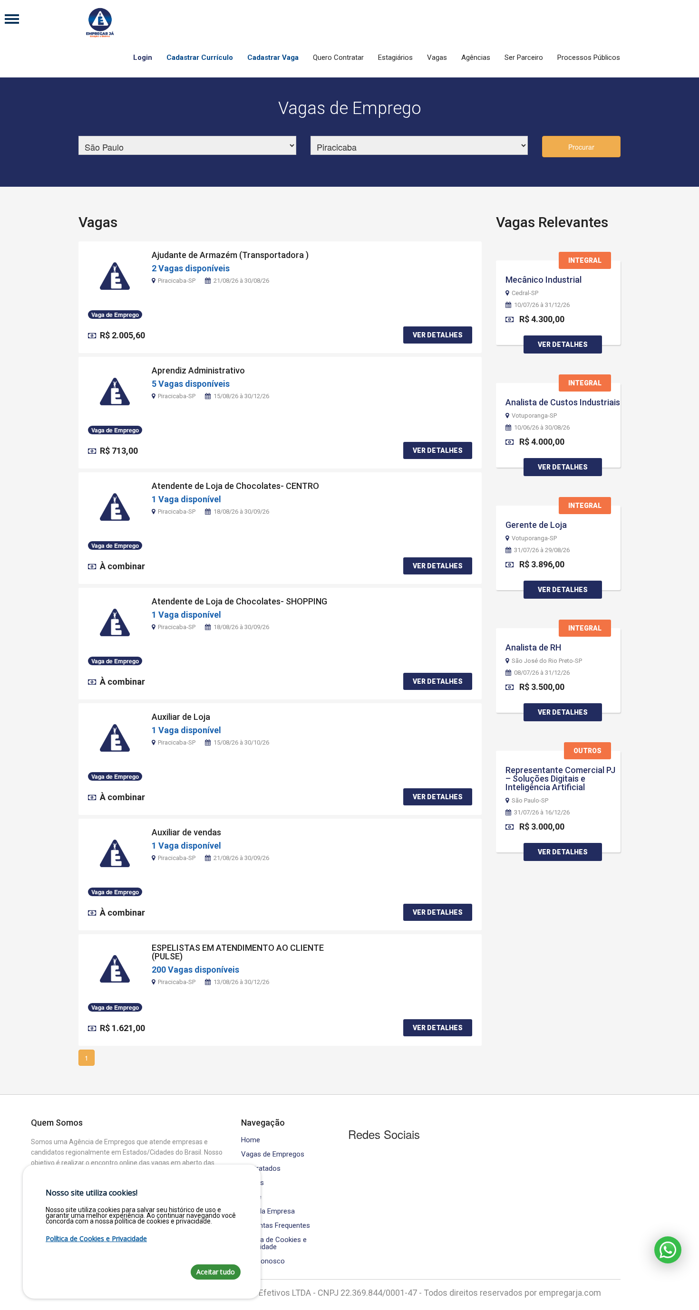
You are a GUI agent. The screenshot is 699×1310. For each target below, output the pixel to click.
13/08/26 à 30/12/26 (241, 982)
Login (142, 57)
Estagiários (395, 57)
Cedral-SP (525, 293)
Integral (585, 260)
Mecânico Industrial (543, 280)
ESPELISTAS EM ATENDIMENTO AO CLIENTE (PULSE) (238, 952)
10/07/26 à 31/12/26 (542, 305)
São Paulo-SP (530, 800)
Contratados (261, 1168)
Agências (475, 57)
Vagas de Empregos (272, 1154)
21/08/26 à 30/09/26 (241, 858)
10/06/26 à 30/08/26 (542, 427)
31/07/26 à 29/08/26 (542, 550)
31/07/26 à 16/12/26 (542, 812)
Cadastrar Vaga (273, 57)
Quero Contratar (338, 57)
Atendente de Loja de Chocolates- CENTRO (235, 486)
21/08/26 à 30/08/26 (241, 280)
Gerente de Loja (536, 525)
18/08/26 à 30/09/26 (241, 511)
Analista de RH (533, 647)
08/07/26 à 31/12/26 (542, 672)
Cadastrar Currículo (199, 57)
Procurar (581, 147)
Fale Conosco (263, 1261)
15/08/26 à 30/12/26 (241, 396)
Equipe (251, 1197)
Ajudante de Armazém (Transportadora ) (230, 255)
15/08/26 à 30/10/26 (241, 742)
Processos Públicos (588, 57)
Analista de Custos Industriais (562, 402)
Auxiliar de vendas (186, 832)
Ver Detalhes (438, 335)
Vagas (437, 57)
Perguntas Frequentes (275, 1225)
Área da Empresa (268, 1211)
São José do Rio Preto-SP (547, 661)
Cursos (252, 1182)
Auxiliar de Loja (181, 717)
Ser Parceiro (524, 57)
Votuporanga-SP (534, 415)
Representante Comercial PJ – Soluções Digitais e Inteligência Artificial (560, 778)
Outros (587, 751)
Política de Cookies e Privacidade (274, 1243)
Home (250, 1140)
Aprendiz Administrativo (198, 370)
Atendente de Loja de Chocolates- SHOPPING (239, 601)
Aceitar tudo (215, 1271)
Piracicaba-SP (176, 280)
